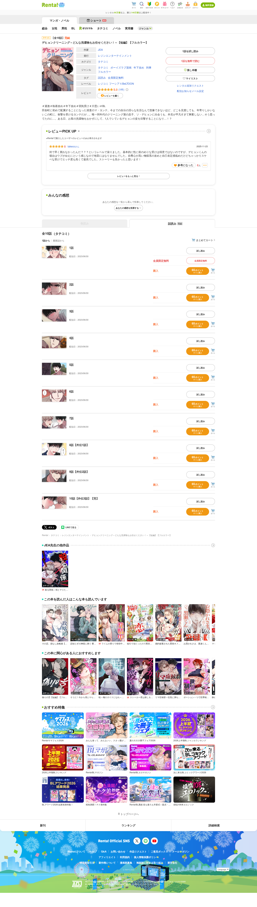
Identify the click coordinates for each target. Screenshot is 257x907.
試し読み (201, 250)
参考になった (185, 165)
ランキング (128, 825)
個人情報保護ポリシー (146, 857)
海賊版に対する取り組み (149, 862)
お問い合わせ (118, 851)
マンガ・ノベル (59, 20)
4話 (71, 338)
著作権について (107, 862)
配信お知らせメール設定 (190, 91)
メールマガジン (180, 851)
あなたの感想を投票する (127, 207)
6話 (71, 391)
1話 (71, 248)
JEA (100, 49)
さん (73, 146)
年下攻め (139, 67)
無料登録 (209, 5)
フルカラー (104, 71)
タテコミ (103, 61)
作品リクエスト (138, 851)
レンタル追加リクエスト (190, 85)
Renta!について (76, 851)
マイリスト (192, 78)
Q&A (103, 851)
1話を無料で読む (190, 61)
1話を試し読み (190, 51)
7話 (71, 418)
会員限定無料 (116, 77)
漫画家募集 (126, 862)
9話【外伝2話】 (79, 472)
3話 (71, 311)
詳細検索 (214, 825)
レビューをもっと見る (127, 176)
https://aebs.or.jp (91, 886)
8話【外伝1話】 (79, 445)
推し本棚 (192, 70)
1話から (46, 240)
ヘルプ (93, 851)
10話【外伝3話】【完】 (84, 498)
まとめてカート (204, 240)
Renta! (45, 535)
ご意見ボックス (159, 851)
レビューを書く (111, 95)
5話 (71, 365)
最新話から (58, 240)
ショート (98, 20)
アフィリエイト (107, 857)
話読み (102, 77)
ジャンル (144, 28)
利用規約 (125, 857)
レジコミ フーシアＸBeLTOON (116, 83)
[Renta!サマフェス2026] (61, 5)
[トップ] (50, 5)
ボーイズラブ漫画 (120, 67)
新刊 (43, 825)
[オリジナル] (86, 28)
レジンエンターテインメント (115, 55)
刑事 (148, 67)
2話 (71, 284)
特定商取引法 (87, 862)
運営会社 (172, 862)
